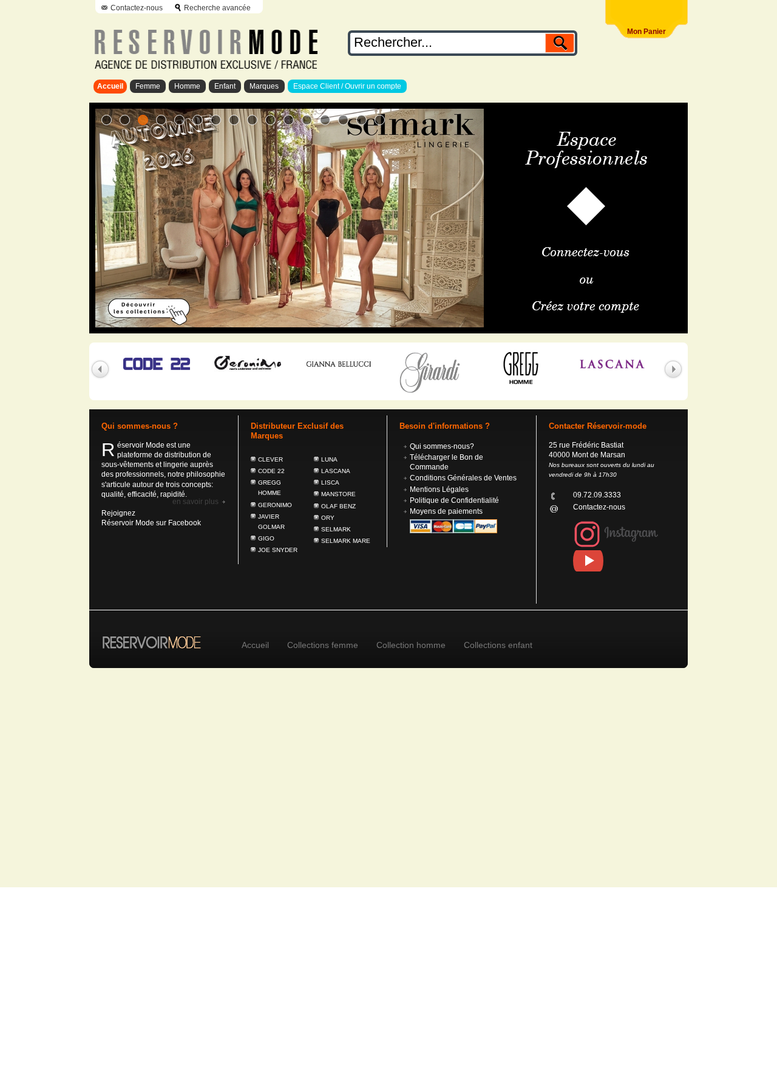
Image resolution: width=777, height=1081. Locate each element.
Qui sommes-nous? (442, 446)
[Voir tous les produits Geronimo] (239, 363)
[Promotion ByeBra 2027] (252, 120)
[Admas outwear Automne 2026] (125, 120)
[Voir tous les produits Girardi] (421, 372)
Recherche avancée (217, 8)
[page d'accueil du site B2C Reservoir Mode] (145, 635)
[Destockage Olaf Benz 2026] (380, 120)
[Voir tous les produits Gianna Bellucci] (330, 364)
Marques (264, 86)
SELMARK (336, 529)
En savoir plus (195, 501)
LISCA (330, 482)
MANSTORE (338, 494)
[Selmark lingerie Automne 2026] (143, 120)
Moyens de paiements (446, 511)
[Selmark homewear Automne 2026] (179, 120)
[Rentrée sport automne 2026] (106, 120)
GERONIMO (275, 505)
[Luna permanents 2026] (307, 120)
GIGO (266, 538)
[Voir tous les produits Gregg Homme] (512, 368)
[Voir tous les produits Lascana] (603, 364)
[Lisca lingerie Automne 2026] (161, 120)
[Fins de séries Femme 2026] (343, 120)
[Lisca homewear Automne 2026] (216, 120)
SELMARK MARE (345, 540)
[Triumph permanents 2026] (325, 120)
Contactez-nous (136, 8)
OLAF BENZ (338, 506)
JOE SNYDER (277, 550)
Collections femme (322, 645)
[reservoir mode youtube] (623, 560)
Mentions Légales (439, 489)
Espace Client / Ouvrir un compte (347, 86)
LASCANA (335, 471)
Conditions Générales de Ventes (463, 478)
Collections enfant (498, 645)
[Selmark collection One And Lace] (270, 120)
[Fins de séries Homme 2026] (361, 120)
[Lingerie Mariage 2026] (234, 120)
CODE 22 (271, 471)
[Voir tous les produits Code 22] (148, 364)
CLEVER (270, 459)
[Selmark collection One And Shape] (288, 120)
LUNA (329, 459)
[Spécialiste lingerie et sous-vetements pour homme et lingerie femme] (203, 45)
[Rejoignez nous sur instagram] (616, 545)
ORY (327, 517)
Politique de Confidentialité (454, 500)
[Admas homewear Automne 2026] (197, 120)
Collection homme (411, 645)
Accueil (110, 86)
